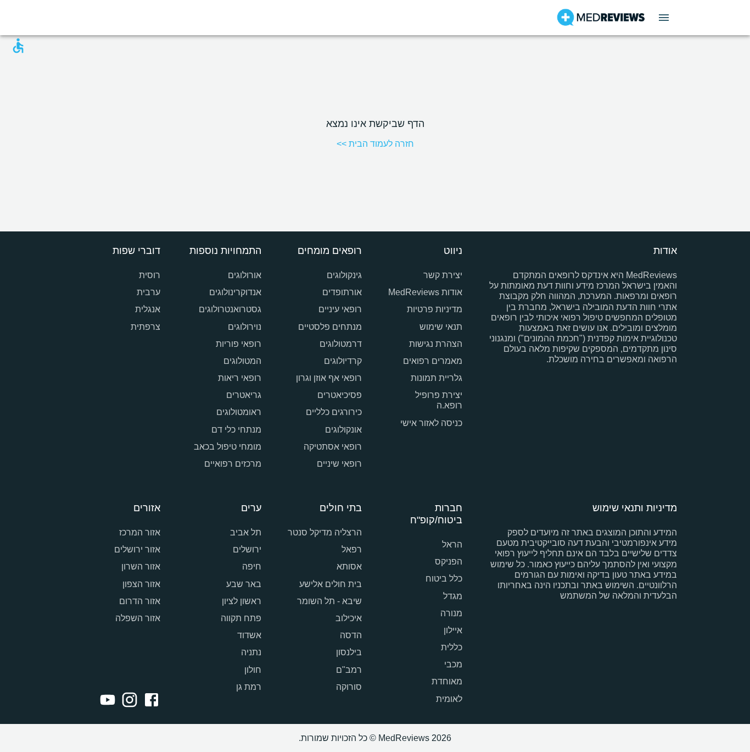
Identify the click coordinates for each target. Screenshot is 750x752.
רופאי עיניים (340, 309)
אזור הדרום (139, 601)
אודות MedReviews (425, 292)
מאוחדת (447, 681)
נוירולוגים (244, 326)
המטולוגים (242, 361)
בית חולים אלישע (330, 584)
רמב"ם (349, 669)
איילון (453, 630)
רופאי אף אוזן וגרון (329, 378)
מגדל (452, 596)
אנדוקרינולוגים (235, 292)
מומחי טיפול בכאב (227, 446)
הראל (452, 544)
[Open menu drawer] (664, 17)
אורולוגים (244, 275)
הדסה (351, 635)
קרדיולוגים (343, 361)
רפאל (352, 549)
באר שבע (243, 584)
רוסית (149, 275)
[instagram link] (127, 701)
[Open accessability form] (18, 45)
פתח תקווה (241, 618)
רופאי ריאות (239, 378)
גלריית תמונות (436, 378)
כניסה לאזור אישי (431, 423)
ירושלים (247, 549)
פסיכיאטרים (339, 395)
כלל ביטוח (444, 578)
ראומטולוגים (238, 412)
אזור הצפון (141, 584)
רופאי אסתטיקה (333, 446)
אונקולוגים (343, 429)
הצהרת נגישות (435, 344)
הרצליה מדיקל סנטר (325, 532)
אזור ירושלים (137, 549)
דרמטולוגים (341, 344)
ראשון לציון (241, 601)
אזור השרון (140, 566)
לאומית (449, 699)
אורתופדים (342, 292)
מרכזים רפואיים (232, 463)
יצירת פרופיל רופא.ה (438, 400)
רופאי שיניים (339, 463)
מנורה (451, 613)
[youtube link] (105, 701)
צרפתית (145, 326)
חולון (252, 669)
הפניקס (448, 561)
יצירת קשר (442, 275)
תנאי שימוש (440, 326)
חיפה (251, 566)
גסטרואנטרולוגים (230, 309)
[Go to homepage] (601, 18)
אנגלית (147, 309)
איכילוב (348, 618)
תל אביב (245, 532)
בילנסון (349, 652)
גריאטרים (243, 395)
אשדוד (249, 635)
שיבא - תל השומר (329, 601)
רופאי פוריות (238, 344)
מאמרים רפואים (432, 361)
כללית (451, 647)
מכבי (453, 664)
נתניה (251, 652)
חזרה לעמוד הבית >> (375, 143)
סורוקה (349, 687)
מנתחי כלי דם (236, 429)
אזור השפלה (137, 618)
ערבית (148, 292)
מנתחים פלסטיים (330, 326)
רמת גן (248, 687)
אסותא (349, 566)
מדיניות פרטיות (434, 309)
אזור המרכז (139, 532)
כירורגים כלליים (334, 412)
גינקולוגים (344, 275)
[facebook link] (149, 701)
